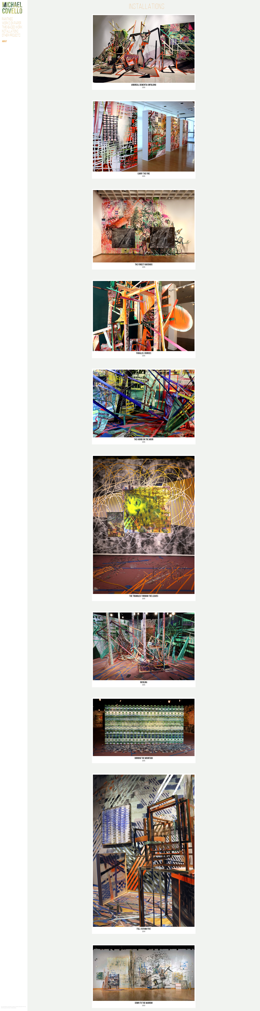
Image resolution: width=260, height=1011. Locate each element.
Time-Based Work (12, 27)
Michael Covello (12, 7)
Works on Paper (11, 23)
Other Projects (11, 35)
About (4, 41)
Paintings (7, 19)
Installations (10, 31)
